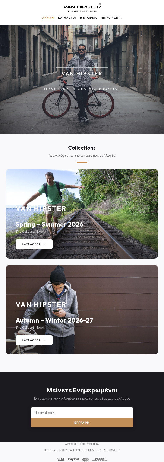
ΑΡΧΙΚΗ (70, 444)
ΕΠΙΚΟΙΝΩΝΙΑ (89, 444)
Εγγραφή (81, 422)
